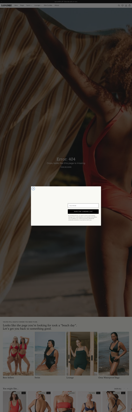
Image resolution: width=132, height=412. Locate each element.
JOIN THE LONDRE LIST (83, 211)
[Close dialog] (33, 182)
